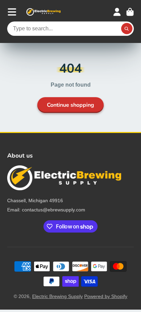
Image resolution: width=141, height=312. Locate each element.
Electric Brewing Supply (57, 296)
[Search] (127, 28)
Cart (130, 12)
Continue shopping (70, 105)
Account (117, 12)
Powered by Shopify (105, 296)
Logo (43, 12)
